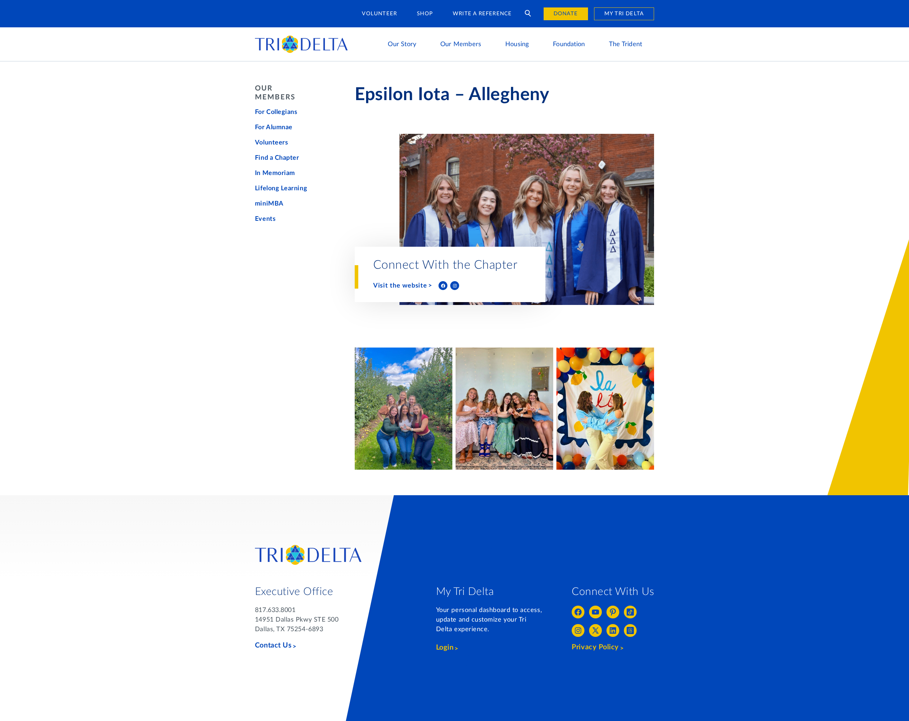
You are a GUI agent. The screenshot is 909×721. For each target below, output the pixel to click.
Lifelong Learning (281, 188)
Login (445, 647)
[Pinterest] (612, 612)
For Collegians (276, 112)
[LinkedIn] (612, 630)
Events (265, 219)
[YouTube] (595, 612)
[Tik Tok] (630, 612)
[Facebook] (443, 285)
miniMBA (269, 204)
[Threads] (630, 630)
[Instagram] (454, 285)
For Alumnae (274, 127)
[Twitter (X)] (595, 630)
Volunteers (271, 143)
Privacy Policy (595, 647)
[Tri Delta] (301, 38)
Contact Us (273, 645)
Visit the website (400, 286)
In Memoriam (275, 173)
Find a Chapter (277, 158)
